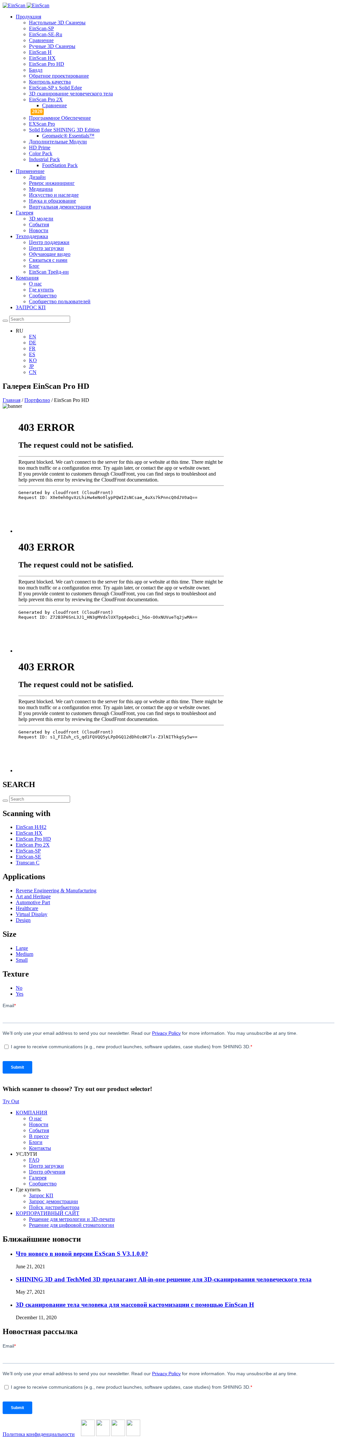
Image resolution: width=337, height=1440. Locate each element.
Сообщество (43, 295)
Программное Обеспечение (60, 118)
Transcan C (27, 862)
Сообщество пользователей (60, 301)
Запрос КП (41, 1195)
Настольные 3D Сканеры (57, 22)
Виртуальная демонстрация (60, 207)
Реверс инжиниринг (52, 183)
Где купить (41, 289)
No (19, 988)
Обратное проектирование (59, 76)
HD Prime (39, 147)
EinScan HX (42, 58)
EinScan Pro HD (46, 64)
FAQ (34, 1160)
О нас (35, 283)
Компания (27, 278)
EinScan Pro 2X (46, 99)
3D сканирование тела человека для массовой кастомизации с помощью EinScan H (135, 1304)
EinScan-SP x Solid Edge (55, 87)
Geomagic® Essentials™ (68, 135)
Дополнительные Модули (58, 141)
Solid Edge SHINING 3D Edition (64, 130)
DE (32, 342)
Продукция (28, 16)
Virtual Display (31, 914)
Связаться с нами (48, 260)
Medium (24, 954)
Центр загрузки (46, 248)
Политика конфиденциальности (39, 1434)
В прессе (39, 1136)
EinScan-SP (41, 28)
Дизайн (37, 177)
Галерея (24, 212)
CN (33, 372)
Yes (19, 994)
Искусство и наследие (54, 195)
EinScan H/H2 (31, 827)
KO (33, 360)
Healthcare (27, 908)
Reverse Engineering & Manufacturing (56, 890)
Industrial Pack (44, 159)
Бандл (35, 70)
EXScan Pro (42, 124)
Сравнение (41, 40)
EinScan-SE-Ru (45, 34)
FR (32, 348)
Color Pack (40, 153)
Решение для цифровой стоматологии (71, 1225)
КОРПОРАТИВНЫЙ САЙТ (47, 1213)
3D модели (41, 218)
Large (22, 948)
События (39, 224)
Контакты (40, 1148)
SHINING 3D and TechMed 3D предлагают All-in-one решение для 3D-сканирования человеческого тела (164, 1279)
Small (22, 960)
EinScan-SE (28, 856)
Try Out (11, 1101)
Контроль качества (50, 82)
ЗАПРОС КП (31, 307)
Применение (30, 171)
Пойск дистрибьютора (54, 1207)
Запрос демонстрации (53, 1201)
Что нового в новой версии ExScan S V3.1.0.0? (82, 1253)
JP (31, 366)
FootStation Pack (60, 165)
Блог (34, 266)
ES (32, 354)
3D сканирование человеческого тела (71, 93)
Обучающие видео (49, 254)
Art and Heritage (33, 896)
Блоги (35, 1142)
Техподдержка (32, 236)
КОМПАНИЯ (31, 1112)
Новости (38, 230)
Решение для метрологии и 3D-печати (72, 1219)
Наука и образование (52, 201)
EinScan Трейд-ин (49, 272)
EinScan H (40, 52)
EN (32, 336)
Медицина (41, 189)
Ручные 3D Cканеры (52, 46)
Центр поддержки (49, 242)
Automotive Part (33, 902)
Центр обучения (47, 1172)
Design (23, 920)
